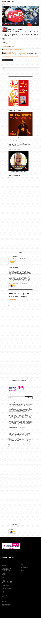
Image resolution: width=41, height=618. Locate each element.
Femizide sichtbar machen (6, 588)
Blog (3, 596)
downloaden (21, 144)
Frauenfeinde (22, 421)
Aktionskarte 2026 (5, 563)
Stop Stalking (13, 299)
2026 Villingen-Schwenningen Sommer (23, 414)
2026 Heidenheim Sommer (13, 415)
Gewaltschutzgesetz (12, 412)
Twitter (5, 615)
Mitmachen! (14, 56)
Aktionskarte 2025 (5, 565)
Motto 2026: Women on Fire (6, 569)
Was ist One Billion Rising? (6, 568)
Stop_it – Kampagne (5, 593)
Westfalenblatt (6, 46)
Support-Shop (21, 56)
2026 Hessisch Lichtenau (21, 422)
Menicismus (10, 421)
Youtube (7, 615)
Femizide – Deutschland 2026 (7, 581)
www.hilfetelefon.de (17, 442)
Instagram (4, 601)
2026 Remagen (28, 421)
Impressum (22, 563)
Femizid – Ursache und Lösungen (7, 584)
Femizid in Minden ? (24, 31)
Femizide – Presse (5, 587)
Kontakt (3, 599)
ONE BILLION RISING (8, 1)
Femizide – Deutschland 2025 (7, 582)
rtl (3, 43)
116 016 (24, 441)
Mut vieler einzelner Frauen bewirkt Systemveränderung (19, 418)
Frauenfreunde (16, 421)
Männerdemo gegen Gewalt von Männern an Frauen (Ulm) (19, 420)
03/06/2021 (6, 3)
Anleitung (3, 574)
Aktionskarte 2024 (5, 566)
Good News (4, 597)
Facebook (31, 56)
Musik (3, 577)
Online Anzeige (19, 412)
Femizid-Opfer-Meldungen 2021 (10, 52)
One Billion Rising (7, 56)
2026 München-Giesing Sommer (25, 415)
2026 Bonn (15, 427)
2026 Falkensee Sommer (22, 416)
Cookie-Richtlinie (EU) (5, 605)
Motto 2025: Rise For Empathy (7, 570)
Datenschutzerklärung (6, 604)
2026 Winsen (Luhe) (12, 422)
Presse (27, 56)
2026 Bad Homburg (21, 427)
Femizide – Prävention (6, 585)
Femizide (3, 580)
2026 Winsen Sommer (12, 416)
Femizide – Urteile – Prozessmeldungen (8, 589)
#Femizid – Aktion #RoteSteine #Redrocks (16, 53)
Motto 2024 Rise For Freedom (7, 572)
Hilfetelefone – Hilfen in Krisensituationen (12, 49)
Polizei (4, 45)
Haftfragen (30, 417)
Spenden (36, 56)
